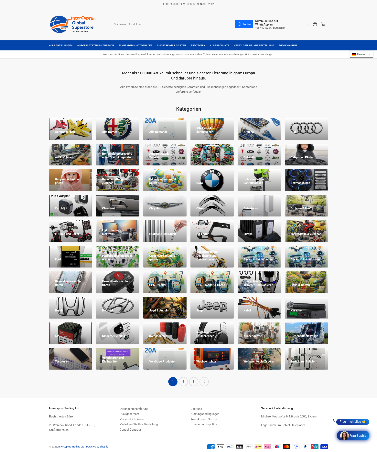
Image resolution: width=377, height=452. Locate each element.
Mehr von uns (288, 45)
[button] (361, 54)
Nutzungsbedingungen (204, 414)
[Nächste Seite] (204, 381)
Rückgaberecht (129, 414)
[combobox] (182, 24)
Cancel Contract (130, 429)
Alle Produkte (219, 45)
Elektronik (197, 45)
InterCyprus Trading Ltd (71, 446)
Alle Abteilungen (60, 45)
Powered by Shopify (97, 446)
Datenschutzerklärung (134, 409)
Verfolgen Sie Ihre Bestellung (254, 45)
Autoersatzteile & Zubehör (95, 45)
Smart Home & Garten (171, 45)
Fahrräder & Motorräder (135, 45)
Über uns (196, 409)
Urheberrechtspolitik (203, 424)
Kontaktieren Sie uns (204, 419)
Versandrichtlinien (132, 419)
